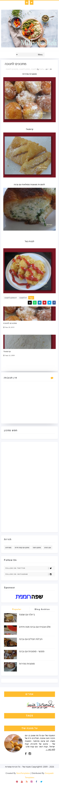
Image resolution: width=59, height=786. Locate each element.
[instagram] (26, 2)
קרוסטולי (29, 129)
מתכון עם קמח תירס (22, 547)
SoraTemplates (23, 773)
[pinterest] (17, 781)
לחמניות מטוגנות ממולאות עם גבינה (29, 184)
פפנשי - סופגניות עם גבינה (31, 651)
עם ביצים (47, 547)
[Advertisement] (43, 486)
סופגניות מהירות (29, 74)
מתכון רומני (37, 547)
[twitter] (31, 2)
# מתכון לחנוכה (10, 297)
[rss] (26, 781)
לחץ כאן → (50, 749)
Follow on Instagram (16, 574)
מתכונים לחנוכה (12, 69)
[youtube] (22, 781)
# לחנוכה (22, 297)
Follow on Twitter (15, 568)
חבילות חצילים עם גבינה (31, 639)
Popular (16, 609)
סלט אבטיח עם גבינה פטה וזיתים (35, 627)
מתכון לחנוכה (24, 69)
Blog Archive (42, 609)
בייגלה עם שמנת (27, 614)
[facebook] (25, 754)
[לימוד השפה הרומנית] (29, 596)
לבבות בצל (29, 241)
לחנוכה (34, 69)
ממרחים (8, 547)
